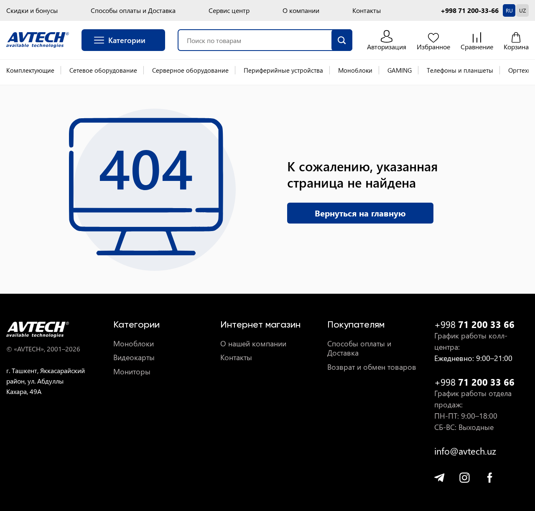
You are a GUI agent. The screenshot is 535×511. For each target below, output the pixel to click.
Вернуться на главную (360, 213)
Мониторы (131, 371)
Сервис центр (229, 10)
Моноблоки (355, 70)
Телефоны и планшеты (460, 70)
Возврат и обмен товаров (371, 367)
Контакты (366, 10)
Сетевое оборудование (103, 70)
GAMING (399, 70)
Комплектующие (30, 70)
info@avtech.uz (465, 451)
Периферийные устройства (283, 70)
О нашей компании (253, 343)
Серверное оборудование (190, 70)
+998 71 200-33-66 (470, 10)
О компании (301, 10)
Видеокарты (134, 357)
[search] (341, 40)
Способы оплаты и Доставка (133, 10)
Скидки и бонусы (32, 10)
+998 (474, 324)
